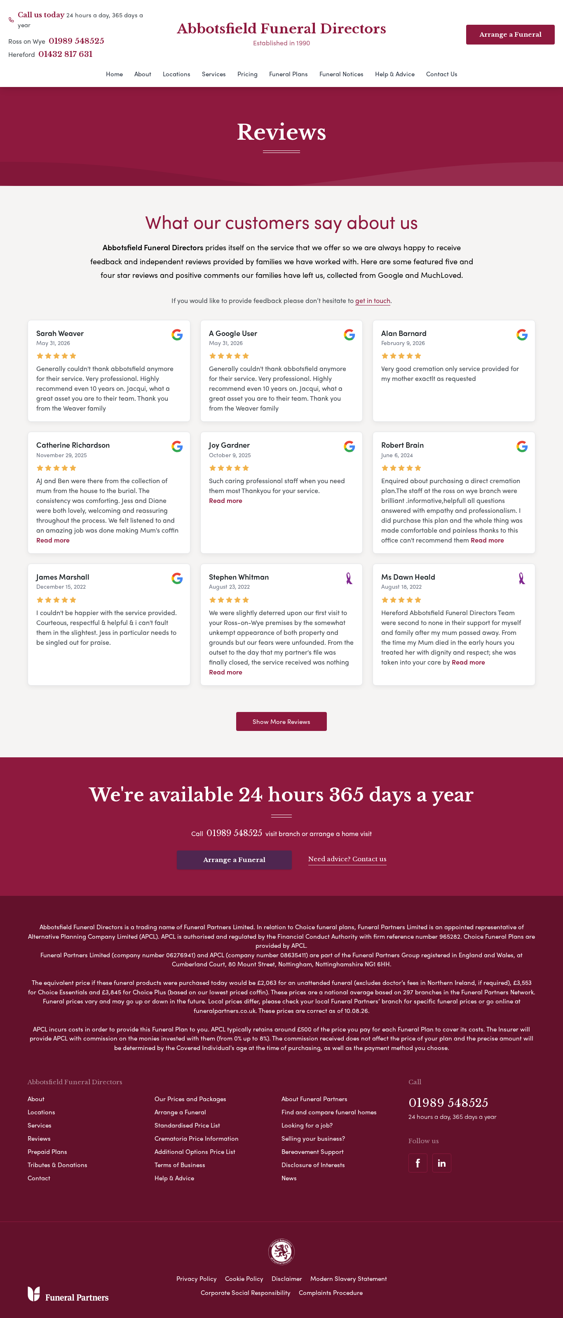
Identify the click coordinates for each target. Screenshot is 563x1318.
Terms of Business (180, 1164)
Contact (39, 1177)
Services (214, 73)
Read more (53, 540)
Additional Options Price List (195, 1151)
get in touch (372, 300)
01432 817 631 (65, 54)
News (289, 1177)
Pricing (247, 73)
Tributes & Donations (57, 1164)
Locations (176, 73)
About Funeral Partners (314, 1098)
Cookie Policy (244, 1278)
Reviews (39, 1138)
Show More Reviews (281, 721)
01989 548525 (76, 41)
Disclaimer (287, 1278)
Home (114, 73)
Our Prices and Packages (190, 1098)
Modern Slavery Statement (348, 1278)
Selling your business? (313, 1138)
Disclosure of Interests (313, 1164)
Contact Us (441, 73)
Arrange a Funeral (234, 860)
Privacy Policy (196, 1278)
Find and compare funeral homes (329, 1111)
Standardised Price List (187, 1125)
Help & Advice (395, 73)
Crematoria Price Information (197, 1138)
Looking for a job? (307, 1125)
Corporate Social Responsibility (246, 1292)
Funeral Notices (341, 73)
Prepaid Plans (47, 1151)
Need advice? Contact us (347, 859)
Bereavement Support (313, 1151)
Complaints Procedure (331, 1292)
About (142, 73)
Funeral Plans (288, 73)
